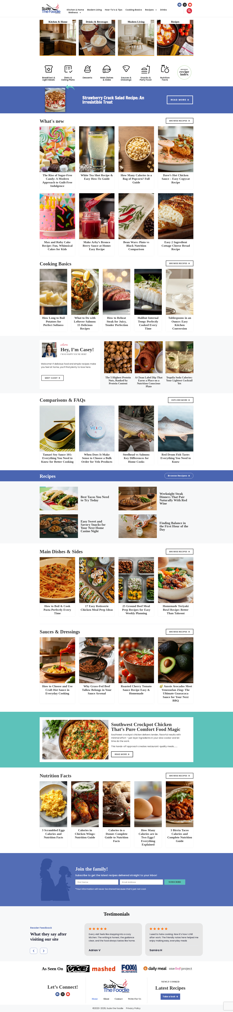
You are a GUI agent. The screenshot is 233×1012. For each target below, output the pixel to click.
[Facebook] (179, 5)
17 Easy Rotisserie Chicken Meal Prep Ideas (97, 607)
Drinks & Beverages (97, 21)
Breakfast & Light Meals (48, 78)
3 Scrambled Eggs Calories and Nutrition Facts (53, 833)
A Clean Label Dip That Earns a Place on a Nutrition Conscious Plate (148, 382)
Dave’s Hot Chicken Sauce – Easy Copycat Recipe (176, 179)
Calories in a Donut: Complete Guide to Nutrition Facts (116, 835)
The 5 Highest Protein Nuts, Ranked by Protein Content (118, 380)
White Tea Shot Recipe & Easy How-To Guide (97, 177)
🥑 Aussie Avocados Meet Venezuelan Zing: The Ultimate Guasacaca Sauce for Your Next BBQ (175, 693)
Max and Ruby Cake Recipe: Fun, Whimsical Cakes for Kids (57, 245)
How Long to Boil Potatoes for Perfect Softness (53, 321)
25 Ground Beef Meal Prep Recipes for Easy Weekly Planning (136, 609)
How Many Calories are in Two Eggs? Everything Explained (148, 837)
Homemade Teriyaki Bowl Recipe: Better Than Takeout (176, 609)
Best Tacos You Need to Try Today (95, 498)
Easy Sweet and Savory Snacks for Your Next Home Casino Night (93, 526)
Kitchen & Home (75, 10)
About (106, 999)
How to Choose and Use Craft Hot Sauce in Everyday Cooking (57, 690)
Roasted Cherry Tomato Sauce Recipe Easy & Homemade (136, 690)
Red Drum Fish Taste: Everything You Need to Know (175, 458)
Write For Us (134, 999)
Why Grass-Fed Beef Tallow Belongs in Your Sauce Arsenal (97, 690)
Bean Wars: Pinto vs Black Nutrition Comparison (136, 245)
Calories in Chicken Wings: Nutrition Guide (85, 833)
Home (95, 999)
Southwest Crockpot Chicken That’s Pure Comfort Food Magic (145, 727)
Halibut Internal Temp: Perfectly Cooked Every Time (148, 323)
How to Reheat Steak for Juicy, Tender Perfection (116, 321)
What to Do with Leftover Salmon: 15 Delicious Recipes (85, 323)
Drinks (163, 10)
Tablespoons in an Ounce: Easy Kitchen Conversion (179, 323)
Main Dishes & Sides (106, 78)
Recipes (149, 10)
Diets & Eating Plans (68, 78)
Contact (119, 999)
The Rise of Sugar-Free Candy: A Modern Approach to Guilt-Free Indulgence (57, 181)
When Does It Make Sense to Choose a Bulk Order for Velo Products (96, 458)
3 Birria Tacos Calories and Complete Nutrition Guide (179, 835)
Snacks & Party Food (145, 78)
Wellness (73, 12)
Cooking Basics (133, 10)
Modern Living (94, 10)
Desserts (87, 77)
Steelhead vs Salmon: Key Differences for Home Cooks (136, 458)
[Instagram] (185, 5)
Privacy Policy (133, 1008)
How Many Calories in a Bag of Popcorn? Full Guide (136, 179)
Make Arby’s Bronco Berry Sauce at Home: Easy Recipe (97, 245)
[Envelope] (190, 5)
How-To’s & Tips (113, 10)
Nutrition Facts (165, 78)
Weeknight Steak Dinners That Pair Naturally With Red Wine (173, 498)
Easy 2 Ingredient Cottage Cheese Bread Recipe (176, 245)
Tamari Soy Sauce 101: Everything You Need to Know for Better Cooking (57, 458)
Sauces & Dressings (126, 78)
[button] (33, 951)
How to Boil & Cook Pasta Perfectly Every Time (57, 609)
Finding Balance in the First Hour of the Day (174, 526)
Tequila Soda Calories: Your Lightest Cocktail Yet (179, 380)
